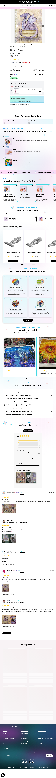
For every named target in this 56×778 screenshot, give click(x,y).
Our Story (5, 733)
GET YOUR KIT (28, 320)
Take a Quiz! (31, 759)
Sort (43, 489)
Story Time (24, 46)
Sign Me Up (49, 755)
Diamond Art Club (44, 767)
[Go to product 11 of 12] (33, 264)
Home (11, 46)
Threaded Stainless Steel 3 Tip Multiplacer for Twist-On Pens (34, 253)
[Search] (50, 5)
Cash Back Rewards (42, 736)
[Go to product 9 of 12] (31, 264)
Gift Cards (40, 733)
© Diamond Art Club (12, 255)
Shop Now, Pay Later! (42, 741)
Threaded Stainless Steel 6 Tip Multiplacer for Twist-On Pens (13, 253)
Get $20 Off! (24, 759)
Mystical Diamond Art (17, 46)
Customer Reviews (7, 741)
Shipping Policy (24, 741)
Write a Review (28, 431)
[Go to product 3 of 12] (24, 264)
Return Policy (24, 743)
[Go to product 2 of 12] (23, 264)
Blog (4, 746)
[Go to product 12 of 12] (34, 264)
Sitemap (25, 767)
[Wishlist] (52, 5)
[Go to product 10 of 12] (32, 264)
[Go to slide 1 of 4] (26, 378)
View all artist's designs (17, 57)
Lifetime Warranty (25, 738)
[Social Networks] (23, 762)
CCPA (20, 767)
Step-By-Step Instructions (8, 738)
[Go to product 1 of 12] (22, 264)
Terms (9, 767)
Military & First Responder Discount (45, 738)
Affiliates (40, 743)
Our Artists (5, 743)
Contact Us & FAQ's (25, 733)
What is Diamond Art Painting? (9, 736)
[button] (43, 26)
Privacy (15, 767)
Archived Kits (32, 767)
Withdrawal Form (25, 746)
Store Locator (6, 748)
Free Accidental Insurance (26, 736)
